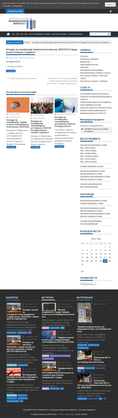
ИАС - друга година (88, 150)
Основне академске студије (91, 166)
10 (82, 254)
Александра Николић (85, 324)
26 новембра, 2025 (30, 304)
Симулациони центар (89, 64)
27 (96, 261)
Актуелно (46, 328)
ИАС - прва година (87, 147)
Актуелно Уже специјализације (60, 356)
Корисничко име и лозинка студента (95, 72)
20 (96, 257)
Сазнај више (17, 6)
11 (87, 254)
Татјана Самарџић (28, 58)
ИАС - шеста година (88, 161)
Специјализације (75, 34)
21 (101, 257)
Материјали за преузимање (91, 70)
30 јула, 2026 (60, 114)
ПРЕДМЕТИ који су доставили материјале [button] (96, 130)
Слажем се (110, 4)
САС (22, 34)
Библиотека (85, 61)
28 (101, 261)
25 (87, 261)
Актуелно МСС (11, 365)
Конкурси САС (22, 332)
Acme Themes (81, 414)
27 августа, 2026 (13, 114)
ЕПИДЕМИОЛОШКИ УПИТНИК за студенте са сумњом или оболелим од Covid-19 (96, 96)
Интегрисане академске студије (93, 145)
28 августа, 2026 (64, 304)
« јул (82, 271)
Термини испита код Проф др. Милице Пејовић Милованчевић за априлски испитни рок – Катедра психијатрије (62, 81)
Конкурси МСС (22, 365)
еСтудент (84, 56)
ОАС (13, 34)
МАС (62, 328)
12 (92, 254)
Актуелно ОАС (100, 368)
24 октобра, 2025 (30, 369)
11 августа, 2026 (37, 115)
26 (92, 261)
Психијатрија (11, 71)
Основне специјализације (91, 184)
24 (82, 261)
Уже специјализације (89, 186)
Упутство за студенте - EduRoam (94, 81)
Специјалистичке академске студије (95, 176)
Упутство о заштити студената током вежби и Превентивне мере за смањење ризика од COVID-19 (95, 110)
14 (101, 254)
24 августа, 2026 (64, 363)
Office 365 (84, 67)
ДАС (62, 388)
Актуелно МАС (54, 328)
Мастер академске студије (40, 34)
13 (96, 254)
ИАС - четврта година (89, 156)
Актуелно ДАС (54, 388)
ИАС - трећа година (88, 153)
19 (92, 257)
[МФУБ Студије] (8, 34)
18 (87, 257)
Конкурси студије (12, 401)
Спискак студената (15, 66)
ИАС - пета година (87, 158)
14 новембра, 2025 (30, 337)
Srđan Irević (71, 114)
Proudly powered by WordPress (44, 414)
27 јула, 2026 (99, 375)
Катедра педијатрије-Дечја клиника (23, 78)
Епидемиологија (93, 345)
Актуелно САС (11, 332)
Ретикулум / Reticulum (89, 59)
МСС (26, 34)
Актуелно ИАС (82, 345)
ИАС (17, 34)
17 (82, 257)
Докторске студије (59, 34)
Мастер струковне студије (91, 179)
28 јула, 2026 (99, 352)
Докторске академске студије (92, 171)
